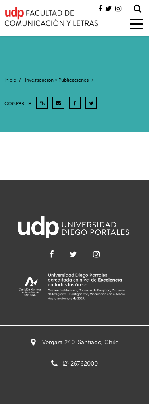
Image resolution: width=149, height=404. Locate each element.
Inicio (10, 80)
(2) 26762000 (80, 363)
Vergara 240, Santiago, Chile (80, 342)
